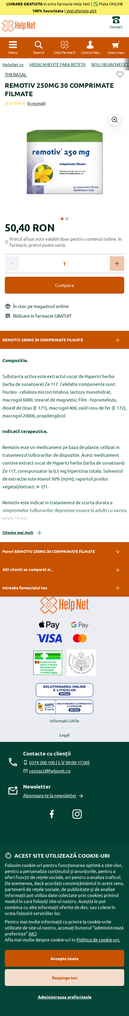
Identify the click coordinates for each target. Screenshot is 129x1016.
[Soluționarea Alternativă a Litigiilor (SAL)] (64, 707)
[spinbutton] (64, 264)
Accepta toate (64, 958)
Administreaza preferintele (65, 996)
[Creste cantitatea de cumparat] (117, 263)
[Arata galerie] (115, 120)
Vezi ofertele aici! (81, 10)
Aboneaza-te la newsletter (49, 795)
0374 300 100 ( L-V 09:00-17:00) (59, 762)
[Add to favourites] (120, 74)
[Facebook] (52, 814)
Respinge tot (64, 977)
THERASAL (16, 74)
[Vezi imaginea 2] (67, 219)
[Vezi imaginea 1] (62, 219)
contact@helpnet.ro (49, 770)
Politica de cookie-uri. (98, 939)
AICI (32, 933)
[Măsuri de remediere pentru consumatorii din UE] (64, 690)
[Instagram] (77, 814)
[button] (90, 47)
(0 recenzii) (36, 103)
